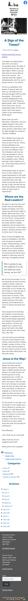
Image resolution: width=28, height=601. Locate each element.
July (6, 492)
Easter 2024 (9, 456)
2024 (6, 513)
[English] (10, 599)
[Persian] (18, 599)
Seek (4, 576)
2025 (6, 509)
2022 (6, 519)
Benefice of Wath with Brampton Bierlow (14, 11)
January (8, 506)
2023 (6, 516)
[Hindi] (12, 599)
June (7, 496)
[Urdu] (26, 599)
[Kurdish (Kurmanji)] (16, 599)
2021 (6, 523)
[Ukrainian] (24, 599)
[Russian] (22, 599)
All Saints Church (8, 548)
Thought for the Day (9, 477)
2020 (6, 526)
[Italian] (14, 599)
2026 (6, 489)
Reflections (8, 453)
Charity (5, 468)
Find (6, 584)
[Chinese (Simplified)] (6, 599)
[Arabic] (4, 599)
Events (5, 471)
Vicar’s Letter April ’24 (13, 459)
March (7, 503)
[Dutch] (8, 599)
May (6, 499)
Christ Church (7, 569)
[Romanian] (20, 599)
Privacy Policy (7, 590)
